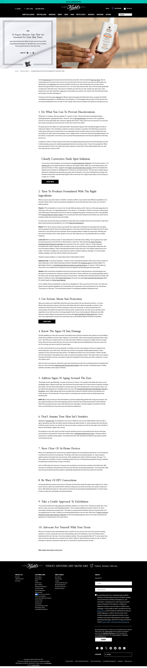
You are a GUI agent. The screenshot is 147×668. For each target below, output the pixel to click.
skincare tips (47, 80)
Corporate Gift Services (61, 582)
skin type (53, 84)
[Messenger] (97, 648)
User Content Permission (81, 661)
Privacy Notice (116, 635)
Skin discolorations (80, 118)
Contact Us (18, 575)
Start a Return (38, 584)
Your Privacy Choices (44, 594)
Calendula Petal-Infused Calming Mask (66, 365)
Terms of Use (38, 602)
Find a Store (38, 577)
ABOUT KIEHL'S (59, 575)
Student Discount (59, 588)
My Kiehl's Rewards (60, 584)
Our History (58, 577)
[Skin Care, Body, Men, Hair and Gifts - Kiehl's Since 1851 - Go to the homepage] (73, 7)
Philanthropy (58, 579)
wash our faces (95, 80)
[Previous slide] (2, 2)
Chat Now (17, 581)
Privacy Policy (39, 600)
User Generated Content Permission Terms (41, 606)
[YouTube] (115, 648)
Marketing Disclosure (108, 633)
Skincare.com (128, 661)
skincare (58, 97)
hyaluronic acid (85, 263)
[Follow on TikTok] (124, 648)
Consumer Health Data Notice (43, 598)
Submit (103, 640)
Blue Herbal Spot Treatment (82, 163)
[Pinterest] (120, 648)
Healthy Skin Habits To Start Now (52, 550)
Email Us (17, 577)
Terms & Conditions (96, 661)
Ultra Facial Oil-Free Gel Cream (93, 278)
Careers (57, 581)
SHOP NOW (50, 182)
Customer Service (39, 8)
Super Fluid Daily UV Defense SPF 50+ (86, 314)
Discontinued (38, 592)
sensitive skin (50, 421)
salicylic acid (45, 165)
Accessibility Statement (41, 609)
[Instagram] (110, 648)
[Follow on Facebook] (102, 648)
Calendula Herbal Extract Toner (84, 433)
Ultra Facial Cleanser (59, 280)
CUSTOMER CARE (40, 575)
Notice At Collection (40, 596)
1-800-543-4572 (19, 579)
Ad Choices (38, 604)
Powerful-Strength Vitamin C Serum (52, 215)
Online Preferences (40, 590)
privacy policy (35, 665)
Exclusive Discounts (60, 586)
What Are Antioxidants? (76, 223)
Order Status (38, 579)
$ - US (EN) (17, 8)
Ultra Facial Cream (65, 278)
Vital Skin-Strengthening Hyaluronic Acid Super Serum (70, 265)
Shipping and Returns (41, 586)
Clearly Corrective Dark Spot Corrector (80, 168)
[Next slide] (145, 2)
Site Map (120, 661)
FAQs (36, 581)
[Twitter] (106, 648)
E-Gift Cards (38, 582)
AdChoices (48, 663)
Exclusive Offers (39, 588)
